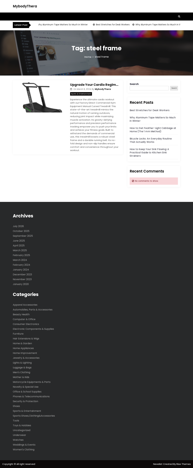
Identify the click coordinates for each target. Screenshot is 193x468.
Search (134, 84)
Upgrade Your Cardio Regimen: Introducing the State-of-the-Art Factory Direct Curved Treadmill (94, 84)
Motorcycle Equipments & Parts (32, 382)
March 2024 (20, 260)
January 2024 (21, 269)
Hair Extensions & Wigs (26, 338)
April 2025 (19, 245)
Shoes (16, 406)
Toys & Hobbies (22, 425)
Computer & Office (24, 319)
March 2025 (20, 250)
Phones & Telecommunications (31, 396)
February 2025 (21, 255)
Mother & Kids (21, 377)
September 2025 (23, 236)
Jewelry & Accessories (26, 358)
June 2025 (19, 240)
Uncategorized (21, 430)
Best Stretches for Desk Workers (108, 24)
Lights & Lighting (22, 362)
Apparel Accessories (25, 305)
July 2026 (18, 226)
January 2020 (21, 284)
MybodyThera (25, 6)
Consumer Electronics (26, 324)
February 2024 (21, 265)
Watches (18, 440)
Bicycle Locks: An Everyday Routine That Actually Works (151, 140)
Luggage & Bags (22, 367)
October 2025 (21, 231)
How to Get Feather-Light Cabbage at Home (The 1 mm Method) (153, 129)
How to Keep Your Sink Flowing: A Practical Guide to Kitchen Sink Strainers (149, 152)
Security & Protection (25, 401)
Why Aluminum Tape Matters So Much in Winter (58, 24)
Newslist (158, 464)
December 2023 (22, 274)
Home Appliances (23, 348)
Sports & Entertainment (81, 94)
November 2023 (22, 279)
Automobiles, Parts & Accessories (32, 309)
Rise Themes (183, 464)
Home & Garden (22, 343)
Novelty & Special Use (25, 387)
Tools (16, 420)
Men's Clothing (21, 372)
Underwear (19, 435)
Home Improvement (25, 353)
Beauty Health (21, 314)
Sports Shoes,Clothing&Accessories (34, 415)
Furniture (18, 333)
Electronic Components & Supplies (33, 329)
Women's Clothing (23, 449)
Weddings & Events (24, 444)
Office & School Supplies (27, 391)
